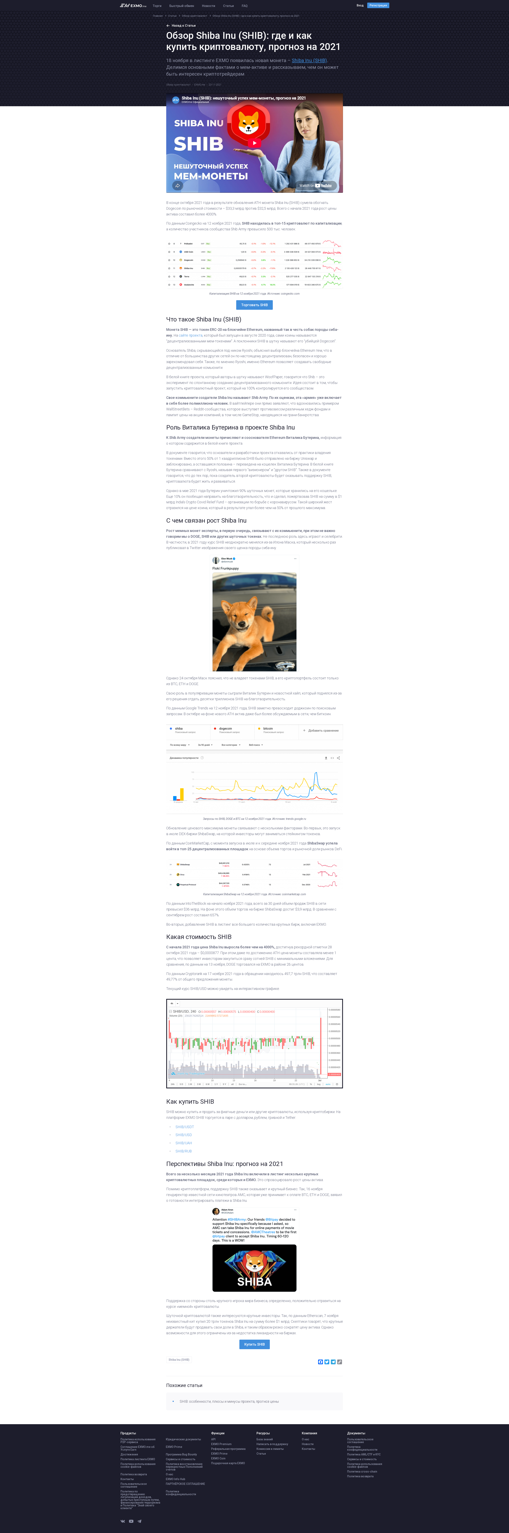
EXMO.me (199, 84)
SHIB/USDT (185, 1127)
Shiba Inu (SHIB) (309, 60)
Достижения (129, 1454)
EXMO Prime (174, 1446)
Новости (208, 6)
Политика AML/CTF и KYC (364, 1454)
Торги (157, 6)
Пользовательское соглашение (133, 1485)
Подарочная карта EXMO (228, 1463)
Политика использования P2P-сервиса (137, 1440)
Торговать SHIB (254, 305)
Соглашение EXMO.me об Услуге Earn (137, 1448)
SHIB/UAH (184, 1143)
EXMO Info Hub (175, 1479)
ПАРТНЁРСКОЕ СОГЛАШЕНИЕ (185, 1483)
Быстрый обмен (181, 6)
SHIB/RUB (184, 1151)
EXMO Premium (221, 1444)
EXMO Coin (218, 1458)
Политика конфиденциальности (181, 1493)
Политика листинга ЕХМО (137, 1459)
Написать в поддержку (272, 1444)
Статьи (228, 6)
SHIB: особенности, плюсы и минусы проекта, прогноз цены (229, 1401)
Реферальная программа (228, 1448)
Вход (360, 5)
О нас (169, 1474)
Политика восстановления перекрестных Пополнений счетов (184, 1467)
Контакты (127, 1479)
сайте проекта (190, 335)
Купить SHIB (254, 1344)
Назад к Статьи (184, 25)
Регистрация (378, 5)
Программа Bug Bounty (181, 1454)
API (213, 1439)
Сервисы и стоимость (180, 1459)
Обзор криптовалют (178, 84)
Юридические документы (183, 1439)
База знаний (264, 1439)
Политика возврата (133, 1474)
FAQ (245, 6)
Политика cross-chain (362, 1471)
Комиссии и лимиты (270, 1448)
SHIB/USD (184, 1135)
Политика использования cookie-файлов (137, 1465)
